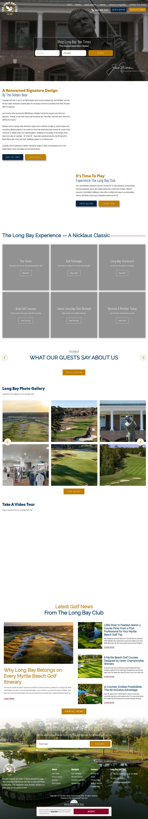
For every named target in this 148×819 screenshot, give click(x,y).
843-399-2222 (101, 10)
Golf (69, 4)
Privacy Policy (96, 780)
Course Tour (109, 203)
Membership (75, 783)
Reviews (55, 780)
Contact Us (95, 773)
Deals (78, 4)
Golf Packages (76, 773)
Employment (95, 786)
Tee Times (55, 773)
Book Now (25, 273)
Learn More (122, 320)
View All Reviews (74, 372)
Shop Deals (74, 273)
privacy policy (54, 811)
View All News (74, 711)
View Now (122, 273)
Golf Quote (90, 4)
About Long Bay (117, 4)
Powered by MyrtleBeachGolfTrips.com (74, 798)
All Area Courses (77, 776)
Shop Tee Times (137, 10)
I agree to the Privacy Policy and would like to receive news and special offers (62, 750)
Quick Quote (118, 10)
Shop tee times (13, 157)
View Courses (26, 320)
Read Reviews (74, 320)
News (103, 4)
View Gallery (74, 491)
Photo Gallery (86, 203)
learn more (109, 647)
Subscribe (100, 744)
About (93, 776)
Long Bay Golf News (78, 780)
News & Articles (96, 783)
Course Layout (57, 776)
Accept (91, 811)
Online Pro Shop (138, 4)
